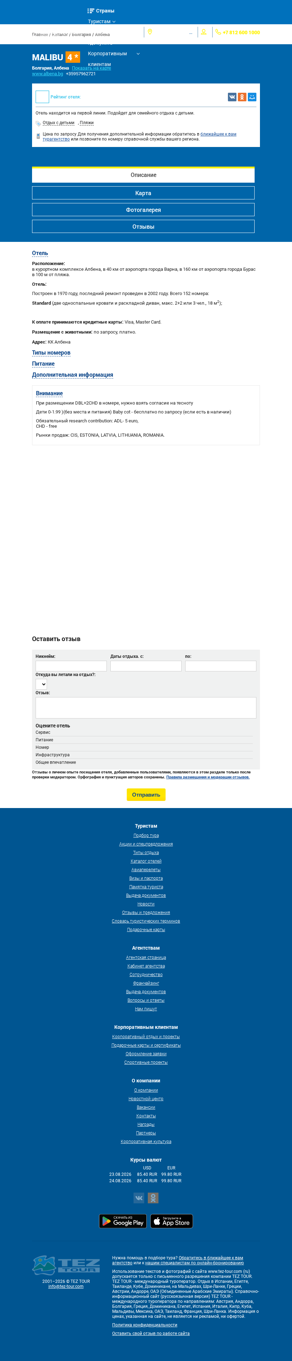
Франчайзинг (146, 983)
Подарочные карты (146, 929)
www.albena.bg (47, 73)
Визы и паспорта (146, 878)
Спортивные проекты (146, 1062)
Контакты (146, 1115)
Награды (146, 1124)
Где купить (100, 43)
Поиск (73, 32)
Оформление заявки (146, 1053)
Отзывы (143, 226)
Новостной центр (146, 1098)
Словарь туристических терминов (146, 921)
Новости (146, 904)
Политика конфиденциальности (144, 1324)
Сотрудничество (146, 974)
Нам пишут (146, 1008)
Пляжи (87, 122)
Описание (143, 174)
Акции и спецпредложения (146, 844)
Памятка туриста (146, 886)
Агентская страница (146, 957)
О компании (146, 1090)
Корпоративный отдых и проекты (146, 1036)
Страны (105, 10)
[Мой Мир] (252, 97)
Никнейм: (45, 656)
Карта (143, 193)
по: (188, 656)
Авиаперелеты (146, 869)
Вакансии (146, 1107)
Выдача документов (146, 895)
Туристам (99, 21)
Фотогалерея (143, 209)
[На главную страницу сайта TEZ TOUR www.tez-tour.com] (44, 32)
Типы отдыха (146, 852)
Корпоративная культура (146, 1141)
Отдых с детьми (58, 122)
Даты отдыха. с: (127, 656)
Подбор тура (146, 835)
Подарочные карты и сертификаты (146, 1045)
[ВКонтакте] (232, 97)
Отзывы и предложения (146, 912)
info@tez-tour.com (66, 1286)
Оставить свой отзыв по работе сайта (151, 1333)
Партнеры (146, 1133)
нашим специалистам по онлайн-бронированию (194, 1262)
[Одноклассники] (242, 97)
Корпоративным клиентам (107, 55)
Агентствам (101, 32)
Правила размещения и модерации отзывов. (208, 777)
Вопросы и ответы (146, 1000)
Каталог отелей (146, 861)
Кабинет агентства (146, 966)
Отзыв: (43, 692)
